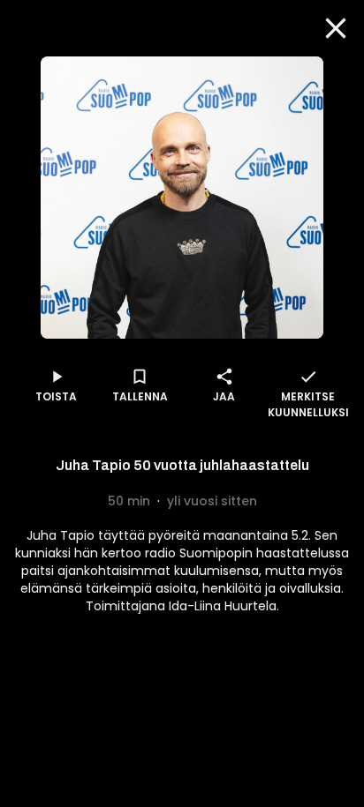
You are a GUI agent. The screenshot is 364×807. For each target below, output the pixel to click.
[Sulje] (335, 28)
